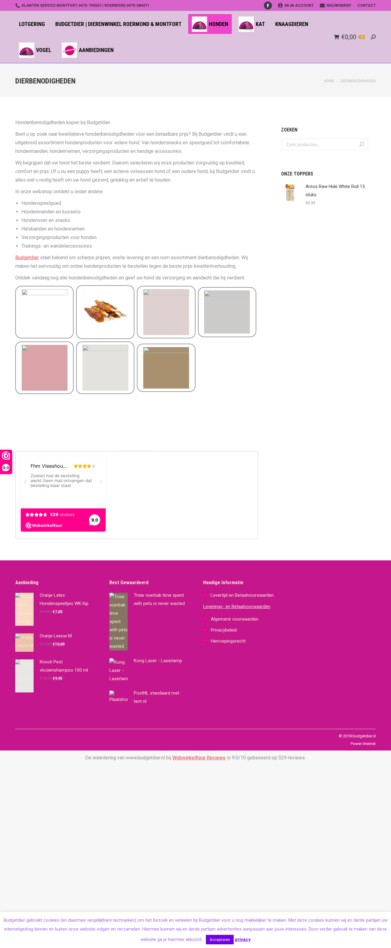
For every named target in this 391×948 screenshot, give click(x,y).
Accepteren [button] (220, 939)
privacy (242, 939)
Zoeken (362, 144)
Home (329, 81)
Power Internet (363, 743)
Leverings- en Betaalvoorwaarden (236, 606)
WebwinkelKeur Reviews (198, 758)
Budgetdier (27, 257)
